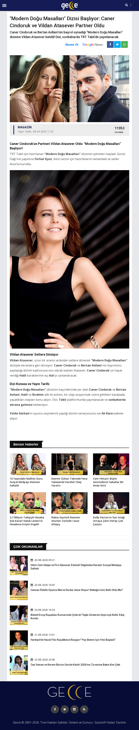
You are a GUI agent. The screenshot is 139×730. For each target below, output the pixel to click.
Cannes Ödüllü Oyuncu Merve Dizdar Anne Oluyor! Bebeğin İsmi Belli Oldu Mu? (77, 590)
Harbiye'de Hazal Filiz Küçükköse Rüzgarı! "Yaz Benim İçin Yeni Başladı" (73, 639)
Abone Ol (71, 45)
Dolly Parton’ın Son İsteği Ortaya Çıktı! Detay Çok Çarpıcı (109, 521)
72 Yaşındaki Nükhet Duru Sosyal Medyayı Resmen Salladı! (26, 482)
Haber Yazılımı (116, 722)
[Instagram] (74, 709)
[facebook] (55, 709)
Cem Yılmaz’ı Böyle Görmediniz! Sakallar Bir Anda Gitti (108, 482)
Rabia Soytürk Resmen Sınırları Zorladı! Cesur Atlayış (65, 521)
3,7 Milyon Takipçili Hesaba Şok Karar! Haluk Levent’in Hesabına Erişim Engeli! (27, 521)
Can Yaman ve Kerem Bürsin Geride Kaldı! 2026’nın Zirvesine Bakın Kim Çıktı (75, 664)
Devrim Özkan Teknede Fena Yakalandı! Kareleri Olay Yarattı (69, 482)
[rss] (84, 709)
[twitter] (65, 709)
